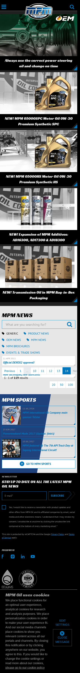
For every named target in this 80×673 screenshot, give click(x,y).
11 (42, 371)
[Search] (72, 4)
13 (58, 371)
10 (34, 371)
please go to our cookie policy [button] (25, 667)
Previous (9, 371)
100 (70, 385)
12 (50, 371)
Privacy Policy (57, 534)
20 (53, 385)
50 (61, 385)
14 (66, 371)
